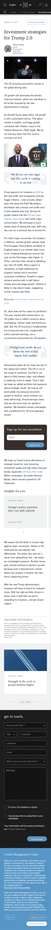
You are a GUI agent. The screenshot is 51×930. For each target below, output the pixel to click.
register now (35, 495)
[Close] (46, 431)
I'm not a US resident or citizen (21, 478)
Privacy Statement (21, 488)
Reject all (10, 917)
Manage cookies (38, 917)
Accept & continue (37, 924)
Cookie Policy (37, 904)
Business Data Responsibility (17, 887)
